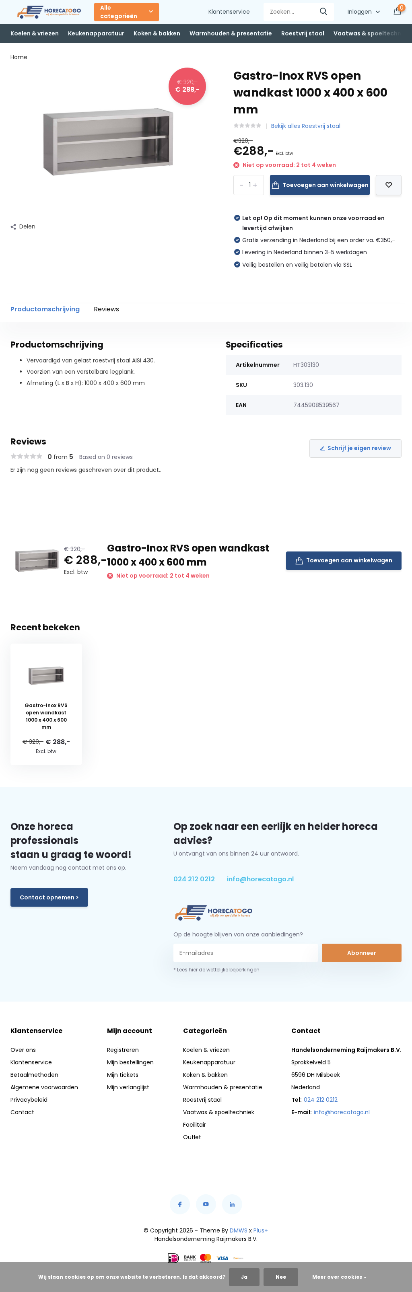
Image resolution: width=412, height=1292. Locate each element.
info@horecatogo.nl (260, 879)
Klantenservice (229, 12)
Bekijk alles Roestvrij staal (305, 126)
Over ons (23, 1050)
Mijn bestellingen (130, 1062)
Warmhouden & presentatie (231, 33)
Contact (22, 1112)
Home (18, 57)
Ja (244, 1276)
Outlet (192, 1137)
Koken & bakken (157, 33)
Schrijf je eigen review (359, 448)
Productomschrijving (45, 309)
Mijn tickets (122, 1075)
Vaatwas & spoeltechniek (372, 33)
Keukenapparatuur (96, 33)
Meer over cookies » (339, 1276)
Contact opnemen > (49, 897)
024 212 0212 (194, 879)
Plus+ (260, 1230)
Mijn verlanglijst (128, 1087)
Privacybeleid (28, 1100)
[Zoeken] (324, 12)
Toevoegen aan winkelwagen (325, 185)
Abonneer (361, 953)
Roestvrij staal (302, 33)
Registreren (123, 1050)
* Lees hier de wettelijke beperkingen (216, 969)
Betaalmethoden (34, 1075)
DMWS (238, 1230)
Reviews (106, 309)
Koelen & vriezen (34, 33)
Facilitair (194, 1125)
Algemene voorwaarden (44, 1087)
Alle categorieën (118, 12)
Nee (281, 1276)
